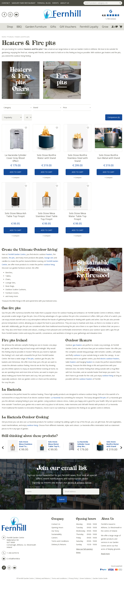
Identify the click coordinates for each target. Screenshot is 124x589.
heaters (49, 254)
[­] (4, 14)
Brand (35, 107)
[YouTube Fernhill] (14, 568)
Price (65, 107)
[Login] (112, 26)
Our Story (55, 531)
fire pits (12, 258)
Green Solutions (85, 578)
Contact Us (55, 524)
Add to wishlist (25, 127)
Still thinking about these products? (30, 435)
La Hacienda (55, 397)
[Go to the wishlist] (116, 26)
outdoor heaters (85, 379)
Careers (54, 538)
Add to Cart (15, 172)
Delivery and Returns (43, 578)
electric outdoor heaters (109, 358)
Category (7, 107)
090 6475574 (14, 553)
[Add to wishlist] (116, 26)
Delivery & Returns (58, 544)
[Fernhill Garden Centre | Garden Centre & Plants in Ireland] (62, 14)
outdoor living (49, 264)
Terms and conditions (59, 578)
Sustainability (56, 534)
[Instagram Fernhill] (9, 568)
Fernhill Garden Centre (17, 254)
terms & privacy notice (79, 482)
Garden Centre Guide (100, 578)
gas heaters (77, 345)
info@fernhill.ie (14, 558)
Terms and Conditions (60, 541)
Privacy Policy (73, 578)
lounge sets (49, 258)
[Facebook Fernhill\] (4, 568)
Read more (105, 554)
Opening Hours (57, 527)
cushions (76, 355)
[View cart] (120, 26)
